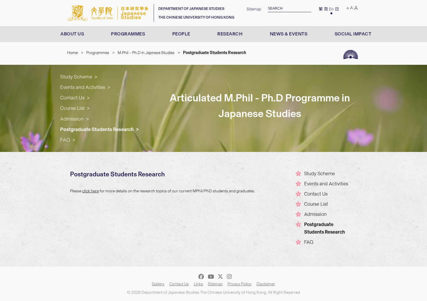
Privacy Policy (239, 284)
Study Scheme (76, 77)
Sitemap (254, 9)
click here (90, 191)
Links (198, 284)
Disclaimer (265, 284)
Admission (72, 119)
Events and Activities (82, 87)
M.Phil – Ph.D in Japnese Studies (146, 52)
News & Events (289, 34)
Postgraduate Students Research (97, 129)
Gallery (158, 284)
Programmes (128, 34)
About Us (72, 34)
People (181, 34)
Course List (72, 108)
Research (230, 34)
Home (72, 52)
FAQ (65, 140)
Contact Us (72, 97)
